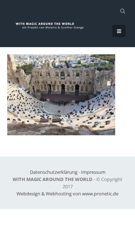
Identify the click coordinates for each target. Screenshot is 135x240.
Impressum (93, 172)
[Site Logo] (53, 25)
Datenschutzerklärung (53, 172)
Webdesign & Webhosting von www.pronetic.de (67, 193)
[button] (123, 11)
